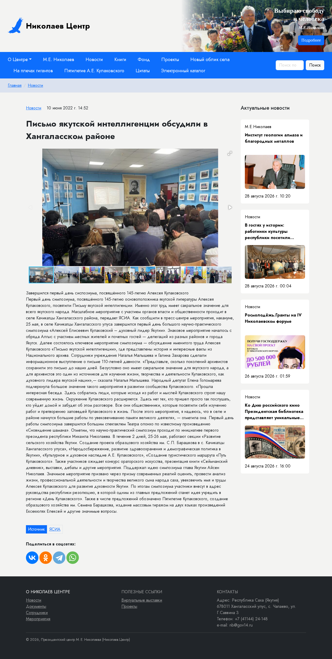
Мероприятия (38, 619)
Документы (36, 606)
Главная (15, 85)
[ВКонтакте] (32, 557)
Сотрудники (37, 613)
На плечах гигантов (33, 70)
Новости (94, 59)
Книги (120, 59)
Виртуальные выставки (141, 600)
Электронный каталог (183, 70)
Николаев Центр (58, 25)
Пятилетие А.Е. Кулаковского (94, 70)
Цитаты (143, 70)
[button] (230, 153)
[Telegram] (59, 557)
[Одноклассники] (45, 557)
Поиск (315, 65)
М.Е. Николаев (58, 59)
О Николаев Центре (48, 592)
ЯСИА (54, 529)
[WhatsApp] (72, 557)
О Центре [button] (18, 59)
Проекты (170, 59)
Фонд (144, 59)
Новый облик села (210, 59)
